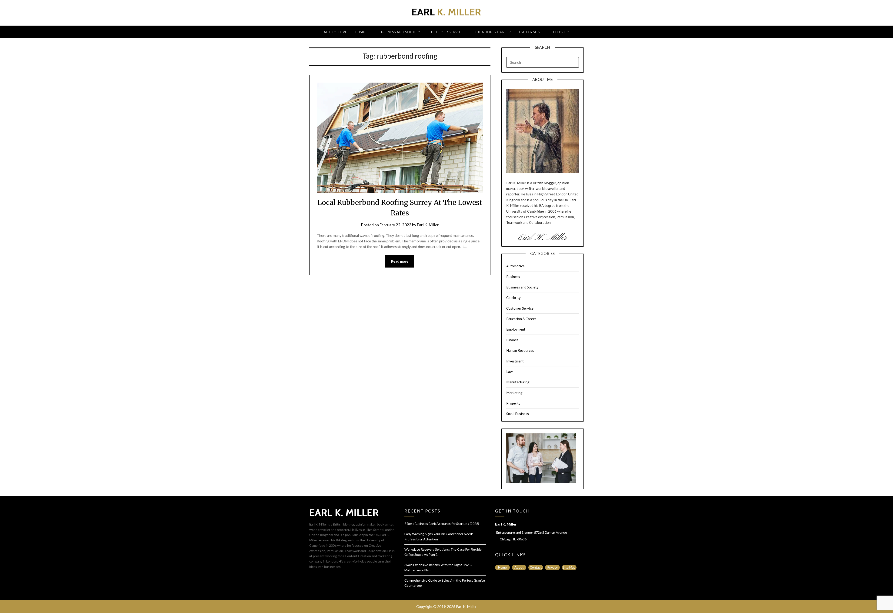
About (519, 567)
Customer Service (446, 32)
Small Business (517, 414)
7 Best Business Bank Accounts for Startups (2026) (441, 524)
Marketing (514, 393)
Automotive (335, 32)
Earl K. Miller (428, 224)
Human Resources (520, 350)
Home (502, 567)
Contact (536, 567)
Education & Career (491, 32)
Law (509, 371)
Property (513, 403)
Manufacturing (518, 382)
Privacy (552, 567)
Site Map (569, 567)
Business (363, 32)
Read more (399, 261)
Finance (512, 340)
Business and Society (400, 32)
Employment (531, 32)
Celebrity (560, 32)
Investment (515, 361)
